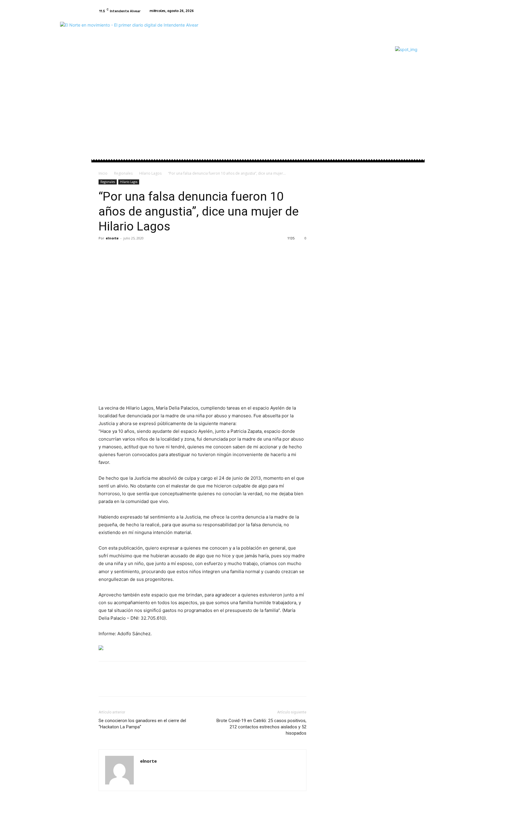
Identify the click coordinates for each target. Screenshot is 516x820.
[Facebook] (406, 11)
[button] (410, 89)
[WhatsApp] (146, 252)
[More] (159, 252)
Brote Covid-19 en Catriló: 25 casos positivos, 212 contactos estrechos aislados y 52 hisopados (261, 727)
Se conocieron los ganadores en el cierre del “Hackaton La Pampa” (142, 724)
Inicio (103, 173)
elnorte (112, 238)
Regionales (123, 173)
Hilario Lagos (150, 173)
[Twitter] (118, 252)
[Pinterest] (132, 252)
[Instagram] (413, 11)
